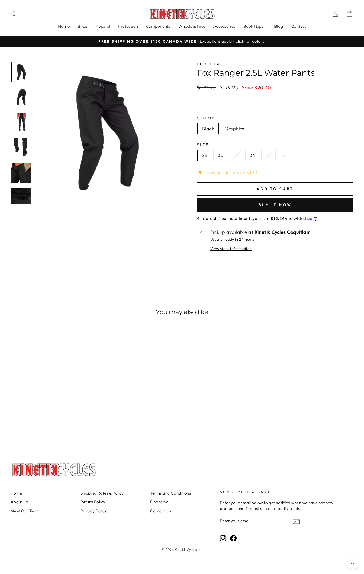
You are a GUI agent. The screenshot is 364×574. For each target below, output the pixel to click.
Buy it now (275, 204)
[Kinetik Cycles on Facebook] (233, 538)
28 (205, 155)
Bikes (83, 26)
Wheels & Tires (191, 26)
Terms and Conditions (170, 493)
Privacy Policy (93, 510)
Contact (298, 26)
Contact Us (160, 510)
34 (253, 155)
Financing (159, 501)
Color (206, 118)
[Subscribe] (296, 521)
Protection (128, 26)
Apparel (103, 26)
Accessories (224, 26)
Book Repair (254, 26)
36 (268, 155)
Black (208, 129)
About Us (19, 501)
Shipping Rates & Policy (102, 493)
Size (203, 144)
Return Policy (93, 501)
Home (64, 26)
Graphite (234, 129)
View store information (231, 248)
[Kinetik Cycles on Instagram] (223, 538)
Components (158, 26)
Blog (278, 26)
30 (221, 155)
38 (284, 155)
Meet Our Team (25, 510)
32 (237, 155)
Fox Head (211, 64)
